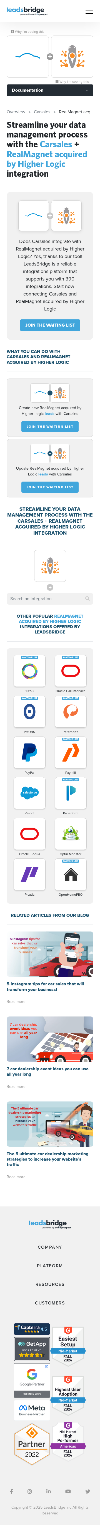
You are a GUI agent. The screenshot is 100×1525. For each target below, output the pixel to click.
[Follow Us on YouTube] (68, 1491)
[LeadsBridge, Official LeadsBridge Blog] (27, 10)
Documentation (27, 90)
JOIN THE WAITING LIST (50, 325)
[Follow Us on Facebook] (11, 1491)
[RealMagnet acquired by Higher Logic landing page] (72, 57)
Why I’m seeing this (29, 31)
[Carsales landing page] (28, 57)
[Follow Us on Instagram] (30, 1491)
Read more (16, 1002)
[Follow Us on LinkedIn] (48, 1491)
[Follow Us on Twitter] (87, 1491)
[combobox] (50, 599)
